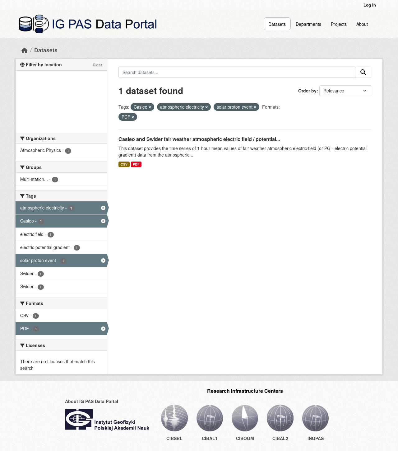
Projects (339, 24)
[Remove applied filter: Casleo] (150, 107)
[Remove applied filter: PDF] (133, 117)
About (362, 24)
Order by (307, 90)
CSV (124, 164)
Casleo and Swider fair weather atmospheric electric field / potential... (199, 139)
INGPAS (316, 438)
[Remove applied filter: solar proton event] (255, 107)
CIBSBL (174, 438)
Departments (308, 24)
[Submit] (363, 72)
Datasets (277, 24)
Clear (97, 65)
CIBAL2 (280, 438)
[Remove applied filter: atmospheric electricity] (206, 107)
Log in (369, 5)
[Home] (24, 50)
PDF (136, 164)
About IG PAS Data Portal (91, 401)
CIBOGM (245, 438)
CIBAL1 (210, 438)
